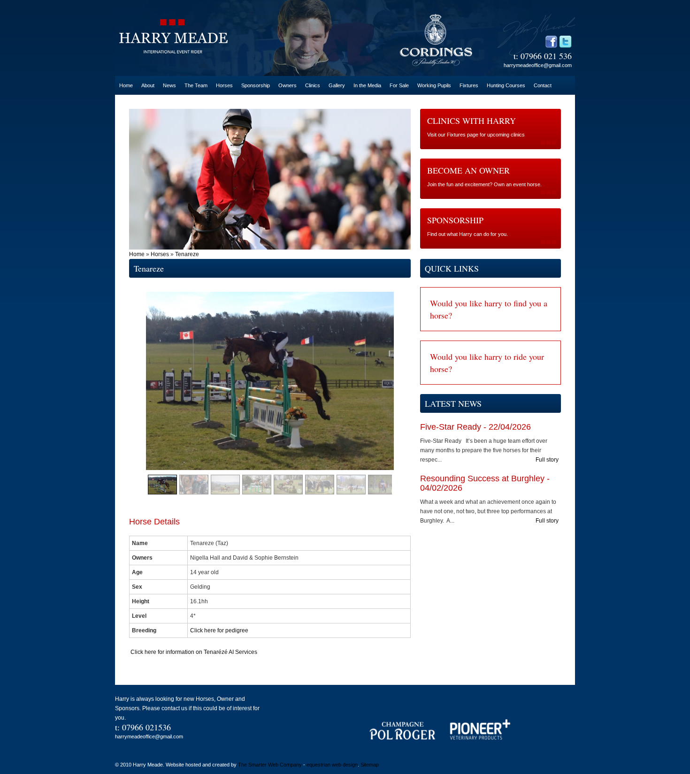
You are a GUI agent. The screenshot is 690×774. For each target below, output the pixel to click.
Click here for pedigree (220, 630)
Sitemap (369, 764)
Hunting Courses (506, 85)
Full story (547, 459)
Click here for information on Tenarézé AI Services (193, 652)
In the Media (367, 85)
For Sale (399, 85)
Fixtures (469, 85)
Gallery (337, 85)
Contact (543, 85)
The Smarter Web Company (270, 764)
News (169, 85)
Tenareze (187, 254)
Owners (287, 85)
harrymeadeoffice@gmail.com (538, 65)
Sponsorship (255, 85)
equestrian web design (332, 764)
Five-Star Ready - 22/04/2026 (475, 427)
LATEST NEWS (453, 403)
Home (126, 85)
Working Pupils (434, 85)
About (147, 85)
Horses (224, 85)
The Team (195, 85)
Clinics (312, 85)
